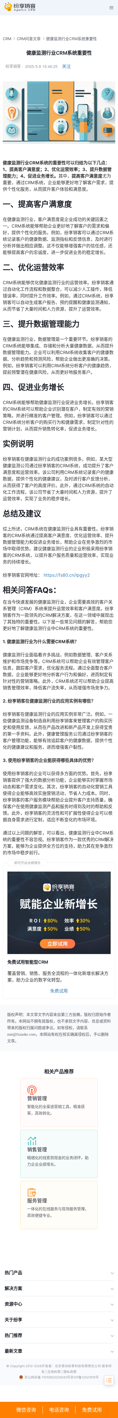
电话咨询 (59, 1410)
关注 (66, 66)
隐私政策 (70, 1372)
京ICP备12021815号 (84, 1377)
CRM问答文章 (29, 38)
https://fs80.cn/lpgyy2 (67, 575)
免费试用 (92, 1410)
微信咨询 (26, 1410)
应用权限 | (55, 1372)
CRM (7, 38)
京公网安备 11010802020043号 (47, 1377)
